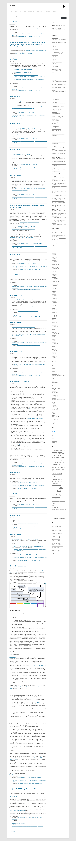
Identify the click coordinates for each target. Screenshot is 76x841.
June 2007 (53, 354)
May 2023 (53, 308)
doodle (32, 306)
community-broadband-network (26, 108)
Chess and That (54, 127)
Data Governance (56, 485)
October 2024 (54, 284)
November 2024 (54, 282)
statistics (20, 134)
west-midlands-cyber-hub (56, 419)
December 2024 (54, 281)
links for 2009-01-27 (16, 149)
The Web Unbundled (55, 98)
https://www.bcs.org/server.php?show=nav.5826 (29, 222)
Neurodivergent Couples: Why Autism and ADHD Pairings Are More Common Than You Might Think (59, 195)
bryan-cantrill (38, 334)
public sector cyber (55, 497)
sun (14, 306)
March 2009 (54, 325)
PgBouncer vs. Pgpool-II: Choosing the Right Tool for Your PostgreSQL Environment (58, 222)
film (52, 378)
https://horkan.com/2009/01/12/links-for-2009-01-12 (28, 554)
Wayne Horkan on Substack (56, 530)
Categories (61, 29)
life (52, 385)
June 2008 (53, 337)
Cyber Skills (59, 481)
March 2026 (54, 260)
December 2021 (54, 312)
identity (30, 188)
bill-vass (43, 188)
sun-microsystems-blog (58, 502)
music (53, 389)
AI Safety (61, 450)
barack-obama (18, 365)
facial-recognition (55, 376)
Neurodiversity (39, 11)
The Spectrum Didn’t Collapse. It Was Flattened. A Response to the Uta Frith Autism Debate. (58, 235)
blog (15, 188)
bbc (32, 134)
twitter (26, 134)
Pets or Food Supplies (55, 551)
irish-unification (54, 382)
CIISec (56, 452)
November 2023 (54, 299)
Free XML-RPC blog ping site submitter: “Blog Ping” (20, 444)
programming (54, 396)
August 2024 (54, 287)
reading (17, 550)
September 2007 (54, 350)
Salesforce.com (15, 676)
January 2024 (54, 296)
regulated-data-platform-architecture (58, 399)
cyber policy (61, 460)
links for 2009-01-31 (16, 22)
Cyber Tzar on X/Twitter (56, 536)
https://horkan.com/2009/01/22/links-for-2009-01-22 (28, 339)
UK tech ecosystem (62, 509)
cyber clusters (60, 452)
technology (16, 106)
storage (29, 334)
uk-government (24, 190)
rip (52, 400)
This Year (56, 28)
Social (54, 31)
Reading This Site (22, 11)
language (53, 384)
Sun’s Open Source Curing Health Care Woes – (21, 180)
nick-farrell (35, 160)
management (29, 549)
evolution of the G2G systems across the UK (23, 53)
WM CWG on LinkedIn (55, 547)
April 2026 (53, 258)
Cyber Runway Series (55, 126)
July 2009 (53, 319)
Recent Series (63, 25)
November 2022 (54, 309)
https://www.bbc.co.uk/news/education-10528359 (23, 72)
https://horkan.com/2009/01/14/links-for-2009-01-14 (28, 504)
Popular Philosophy (55, 120)
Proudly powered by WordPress (15, 836)
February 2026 (54, 261)
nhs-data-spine (15, 190)
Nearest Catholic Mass (55, 550)
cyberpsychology (55, 374)
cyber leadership (54, 460)
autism (64, 450)
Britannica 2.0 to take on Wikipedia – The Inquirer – (22, 154)
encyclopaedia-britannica (28, 160)
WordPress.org (54, 442)
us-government (26, 188)
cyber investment (62, 458)
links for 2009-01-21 (16, 351)
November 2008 (54, 330)
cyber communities (55, 453)
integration (39, 188)
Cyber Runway (61, 467)
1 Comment (12, 61)
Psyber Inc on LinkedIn (56, 539)
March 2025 (54, 277)
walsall (45, 106)
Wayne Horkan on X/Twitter (57, 527)
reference (20, 549)
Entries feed (54, 439)
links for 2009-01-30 (16, 59)
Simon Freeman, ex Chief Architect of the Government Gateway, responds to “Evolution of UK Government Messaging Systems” (27, 44)
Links (59, 31)
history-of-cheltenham (56, 379)
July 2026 (53, 254)
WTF (52, 423)
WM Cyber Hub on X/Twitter (57, 544)
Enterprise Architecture (56, 110)
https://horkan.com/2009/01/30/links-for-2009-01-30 (28, 85)
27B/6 (53, 553)
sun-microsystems (19, 306)
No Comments (12, 24)
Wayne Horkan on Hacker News (57, 532)
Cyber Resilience (58, 464)
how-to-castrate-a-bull (16, 335)
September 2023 (54, 302)
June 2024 (53, 289)
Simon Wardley (12, 657)
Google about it (27, 812)
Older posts (12, 831)
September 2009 (54, 316)
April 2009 (53, 323)
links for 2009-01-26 (16, 175)
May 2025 (53, 274)
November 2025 (54, 265)
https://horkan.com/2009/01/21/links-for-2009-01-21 (28, 370)
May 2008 (53, 339)
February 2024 (54, 295)
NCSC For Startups (55, 122)
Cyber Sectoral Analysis (56, 113)
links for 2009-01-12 (16, 534)
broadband (41, 106)
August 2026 (54, 253)
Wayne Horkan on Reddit (56, 529)
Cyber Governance (57, 455)
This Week (62, 26)
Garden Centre (48, 11)
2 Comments (12, 209)
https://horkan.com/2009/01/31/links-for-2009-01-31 (28, 31)
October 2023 (54, 301)
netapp (22, 335)
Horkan (12, 6)
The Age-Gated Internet (56, 100)
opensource (20, 188)
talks (52, 412)
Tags (64, 29)
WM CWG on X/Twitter (56, 549)
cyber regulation (61, 462)
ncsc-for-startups (55, 492)
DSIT (61, 487)
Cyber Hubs (53, 457)
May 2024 (53, 291)
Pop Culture (54, 123)
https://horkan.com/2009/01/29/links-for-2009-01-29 (28, 112)
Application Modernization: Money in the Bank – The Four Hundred (25, 539)
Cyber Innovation (55, 458)
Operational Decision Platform (57, 99)
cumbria (18, 108)
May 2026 (53, 257)
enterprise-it (30, 544)
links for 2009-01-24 (16, 275)
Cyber (54, 541)
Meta (57, 31)
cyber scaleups (54, 471)
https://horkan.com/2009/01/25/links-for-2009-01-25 (28, 263)
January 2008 (54, 345)
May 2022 (53, 311)
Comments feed (54, 441)
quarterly (13, 550)
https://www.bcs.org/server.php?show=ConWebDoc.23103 (23, 226)
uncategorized (54, 416)
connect (19, 190)
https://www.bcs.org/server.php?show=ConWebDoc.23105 (23, 232)
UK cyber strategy (57, 505)
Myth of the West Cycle (56, 124)
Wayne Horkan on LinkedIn (56, 526)
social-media (54, 406)
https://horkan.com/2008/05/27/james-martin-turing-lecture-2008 (22, 237)
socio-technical (54, 409)
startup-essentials (26, 306)
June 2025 (53, 272)
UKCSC (53, 505)
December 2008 (54, 329)
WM (52, 541)
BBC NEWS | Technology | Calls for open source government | (24, 355)
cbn (33, 108)
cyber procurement (55, 462)
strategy (44, 549)
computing (36, 106)
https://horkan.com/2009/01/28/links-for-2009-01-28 (28, 138)
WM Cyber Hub (31, 11)
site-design (53, 403)
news (23, 134)
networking (22, 106)
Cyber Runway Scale (58, 470)
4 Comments (12, 48)
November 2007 (54, 347)
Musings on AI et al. (55, 119)
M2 (30, 809)
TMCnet (20, 809)
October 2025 (54, 267)
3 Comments (12, 383)
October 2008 (54, 332)
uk (25, 106)
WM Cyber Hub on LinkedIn (56, 543)
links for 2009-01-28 (16, 123)
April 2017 (53, 313)
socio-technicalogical (55, 410)
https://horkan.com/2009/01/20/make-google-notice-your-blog (30, 461)
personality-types (55, 395)
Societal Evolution (55, 114)
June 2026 (53, 255)
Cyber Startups (55, 483)
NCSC (59, 491)
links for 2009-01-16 (16, 472)
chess (53, 372)
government (28, 364)
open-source (34, 188)
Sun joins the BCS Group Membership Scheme (24, 789)
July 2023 (53, 305)
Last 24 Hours (57, 26)
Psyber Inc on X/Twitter (56, 540)
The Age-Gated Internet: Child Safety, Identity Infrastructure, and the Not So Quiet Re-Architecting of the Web (58, 202)
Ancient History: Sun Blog (56, 130)
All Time (59, 28)
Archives (57, 29)
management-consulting (56, 388)
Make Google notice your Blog (19, 381)
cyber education (61, 453)
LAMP (38, 702)
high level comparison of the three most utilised (30, 52)
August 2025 (54, 270)
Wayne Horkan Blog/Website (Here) (58, 524)
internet (32, 106)
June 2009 (53, 320)
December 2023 (54, 298)
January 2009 (54, 328)
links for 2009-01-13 (16, 515)
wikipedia (16, 160)
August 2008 (54, 335)
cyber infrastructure (60, 457)
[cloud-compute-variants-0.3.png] (28, 607)
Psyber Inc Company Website (57, 537)
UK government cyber (55, 509)
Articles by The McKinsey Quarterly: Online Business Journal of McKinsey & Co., (27, 546)
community (28, 106)
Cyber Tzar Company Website (57, 533)
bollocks (53, 452)
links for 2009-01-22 (16, 322)
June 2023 (53, 306)
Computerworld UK (26, 809)
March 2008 (54, 342)
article (15, 544)
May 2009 (53, 322)
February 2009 (54, 326)
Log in (53, 438)
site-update (54, 405)
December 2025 (54, 264)
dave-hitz (43, 334)
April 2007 (53, 357)
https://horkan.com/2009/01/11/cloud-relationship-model (29, 777)
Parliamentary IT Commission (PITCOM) (17, 810)
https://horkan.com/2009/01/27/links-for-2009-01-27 (28, 164)
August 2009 (54, 318)
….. (37, 28)
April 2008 (53, 340)
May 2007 (53, 356)
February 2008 (54, 343)
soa (16, 188)
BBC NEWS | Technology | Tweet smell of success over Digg (23, 128)
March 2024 (54, 294)
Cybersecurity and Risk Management (58, 375)
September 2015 (54, 315)
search (53, 402)
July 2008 (53, 336)
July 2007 (53, 353)
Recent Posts (58, 25)
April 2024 (53, 292)
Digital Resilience (55, 488)
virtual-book (54, 417)
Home (11, 11)
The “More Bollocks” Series (56, 129)
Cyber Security (54, 481)
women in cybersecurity (55, 510)
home (53, 381)
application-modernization (22, 544)
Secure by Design (54, 498)
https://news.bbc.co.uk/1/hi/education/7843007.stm (24, 69)
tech (52, 413)
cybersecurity (57, 479)
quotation (53, 398)
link (52, 386)
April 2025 (53, 275)
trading (53, 415)
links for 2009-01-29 (16, 96)
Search (53, 16)
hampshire (14, 108)
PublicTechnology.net (14, 809)
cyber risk (54, 467)
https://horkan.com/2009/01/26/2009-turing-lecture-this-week (30, 243)
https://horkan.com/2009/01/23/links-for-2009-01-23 (28, 311)
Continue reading (14, 54)
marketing (29, 134)
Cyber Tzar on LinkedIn (56, 534)
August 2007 (54, 352)
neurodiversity (54, 392)
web (19, 106)
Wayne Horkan (12, 774)
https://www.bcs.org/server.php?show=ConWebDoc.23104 (23, 229)
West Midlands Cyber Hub (56, 117)
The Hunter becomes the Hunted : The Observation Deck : (23, 327)
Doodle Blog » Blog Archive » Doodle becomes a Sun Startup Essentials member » (28, 299)
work (52, 422)
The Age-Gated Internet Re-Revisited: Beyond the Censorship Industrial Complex (58, 89)
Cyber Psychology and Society (57, 109)
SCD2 (59, 497)
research (24, 549)
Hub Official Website (59, 541)
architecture (54, 367)
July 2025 (53, 271)
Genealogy (55, 11)
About (15, 11)
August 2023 (54, 304)
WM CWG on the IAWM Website (57, 546)
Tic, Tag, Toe (31, 408)
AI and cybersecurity (56, 450)
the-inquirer (20, 160)
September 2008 (54, 333)
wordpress (53, 420)
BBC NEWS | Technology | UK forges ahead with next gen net (24, 101)
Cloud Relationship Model (18, 566)
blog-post (53, 371)
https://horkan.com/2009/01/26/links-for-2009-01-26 (28, 194)
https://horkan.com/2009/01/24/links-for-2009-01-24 (28, 283)
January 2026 (54, 263)
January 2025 (54, 279)
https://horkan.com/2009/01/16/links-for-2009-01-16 (28, 482)
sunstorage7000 (24, 334)
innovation (36, 549)
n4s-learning (54, 391)
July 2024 (53, 288)
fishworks (33, 334)
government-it (34, 364)
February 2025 (54, 278)
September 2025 (54, 268)
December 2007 (54, 346)
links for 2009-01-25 (16, 254)
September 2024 (54, 285)
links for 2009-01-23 (16, 295)
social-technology (55, 408)
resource (20, 550)
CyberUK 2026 (54, 102)
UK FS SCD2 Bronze (57, 507)
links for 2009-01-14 (16, 494)
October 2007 (54, 349)
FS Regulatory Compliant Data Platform (58, 116)
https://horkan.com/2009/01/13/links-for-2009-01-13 (28, 523)
